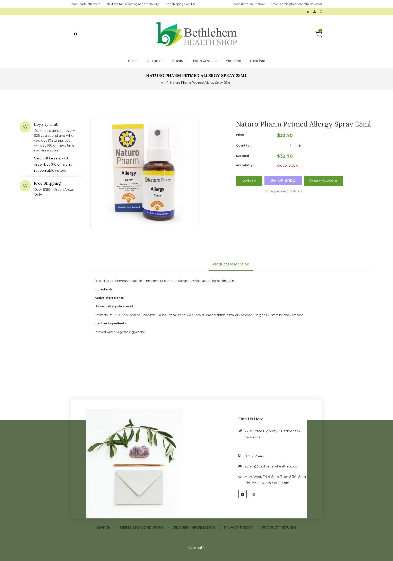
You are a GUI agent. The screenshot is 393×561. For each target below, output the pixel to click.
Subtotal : (243, 156)
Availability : (245, 165)
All (162, 83)
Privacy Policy (238, 527)
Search (103, 527)
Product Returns (279, 527)
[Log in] (309, 11)
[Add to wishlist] (321, 11)
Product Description (230, 264)
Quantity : (243, 145)
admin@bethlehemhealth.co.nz (301, 4)
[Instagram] (254, 494)
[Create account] (315, 11)
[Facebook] (242, 494)
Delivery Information (194, 527)
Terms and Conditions (141, 527)
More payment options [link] (283, 191)
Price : (240, 135)
